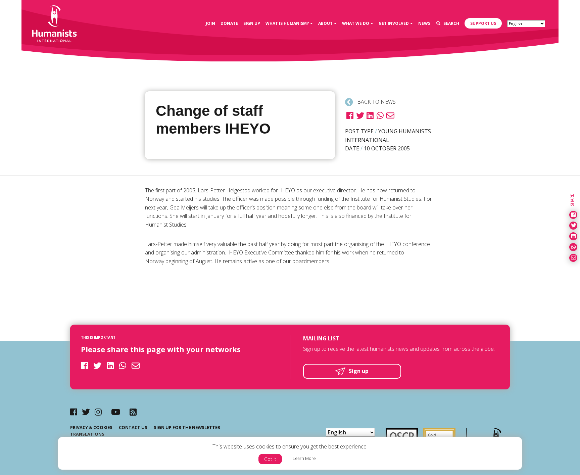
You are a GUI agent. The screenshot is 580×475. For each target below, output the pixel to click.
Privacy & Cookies (91, 427)
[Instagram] (98, 411)
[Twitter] (86, 411)
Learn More (304, 458)
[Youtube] (115, 411)
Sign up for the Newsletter (187, 427)
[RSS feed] (133, 411)
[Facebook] (73, 411)
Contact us (133, 427)
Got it (270, 459)
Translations (87, 434)
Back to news (376, 101)
